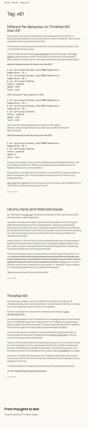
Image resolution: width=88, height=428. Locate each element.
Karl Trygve (12, 183)
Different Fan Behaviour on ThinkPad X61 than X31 (38, 28)
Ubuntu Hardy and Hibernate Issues (35, 209)
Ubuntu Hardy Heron (59, 335)
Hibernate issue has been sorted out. (31, 370)
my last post (27, 214)
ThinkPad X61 (17, 296)
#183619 (65, 350)
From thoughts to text (21, 409)
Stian (63, 262)
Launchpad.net (42, 54)
